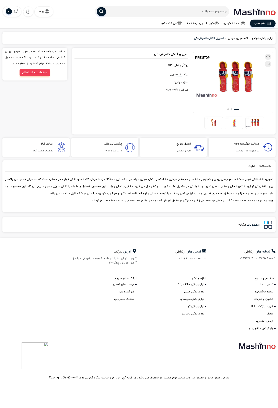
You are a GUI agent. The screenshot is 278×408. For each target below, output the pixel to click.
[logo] (255, 11)
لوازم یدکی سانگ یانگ (190, 284)
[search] (101, 11)
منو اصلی (259, 23)
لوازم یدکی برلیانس (192, 314)
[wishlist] (28, 11)
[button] (236, 109)
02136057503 (267, 258)
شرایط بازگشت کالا (262, 306)
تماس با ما (267, 284)
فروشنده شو (169, 23)
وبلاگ (270, 314)
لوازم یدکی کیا (195, 306)
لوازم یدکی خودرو (262, 38)
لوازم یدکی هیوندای (192, 299)
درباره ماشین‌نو (264, 292)
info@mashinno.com (192, 258)
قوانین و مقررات (264, 299)
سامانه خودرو (231, 23)
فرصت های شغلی (124, 284)
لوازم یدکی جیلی (194, 292)
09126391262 (247, 258)
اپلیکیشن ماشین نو (261, 328)
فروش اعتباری (265, 321)
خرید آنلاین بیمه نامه (200, 23)
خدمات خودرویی (124, 299)
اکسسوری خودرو (238, 38)
